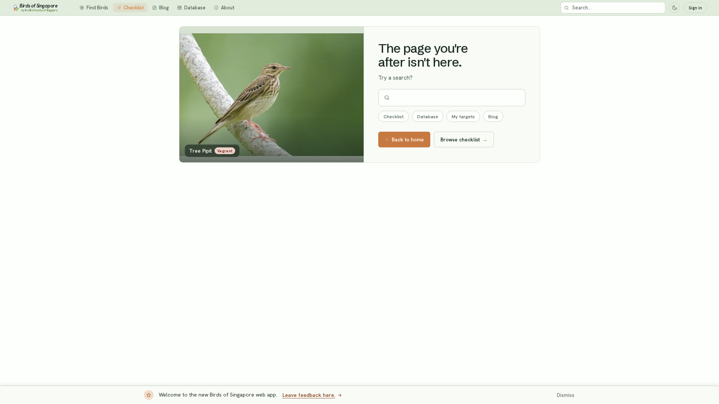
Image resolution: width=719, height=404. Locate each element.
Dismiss (565, 395)
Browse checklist (464, 139)
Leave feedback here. (308, 395)
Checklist (393, 116)
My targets (463, 116)
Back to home (408, 139)
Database (427, 116)
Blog (493, 116)
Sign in (695, 7)
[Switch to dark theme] (674, 7)
